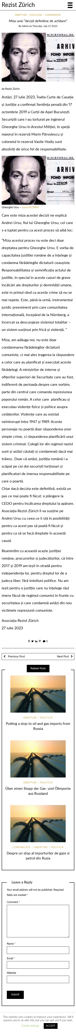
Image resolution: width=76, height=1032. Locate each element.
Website (11, 973)
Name (11, 944)
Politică (46, 718)
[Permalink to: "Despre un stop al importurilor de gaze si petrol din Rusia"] (38, 823)
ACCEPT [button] (50, 1026)
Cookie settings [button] (30, 1025)
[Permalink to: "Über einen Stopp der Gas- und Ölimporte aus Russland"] (38, 758)
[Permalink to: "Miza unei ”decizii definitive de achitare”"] (38, 57)
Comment (13, 902)
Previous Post (16, 656)
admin (25, 26)
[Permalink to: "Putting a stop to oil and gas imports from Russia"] (38, 694)
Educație (36, 15)
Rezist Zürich (18, 5)
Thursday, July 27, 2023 (44, 26)
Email (11, 958)
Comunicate (22, 847)
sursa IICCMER (30, 207)
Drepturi (21, 15)
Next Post (63, 656)
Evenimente (53, 15)
